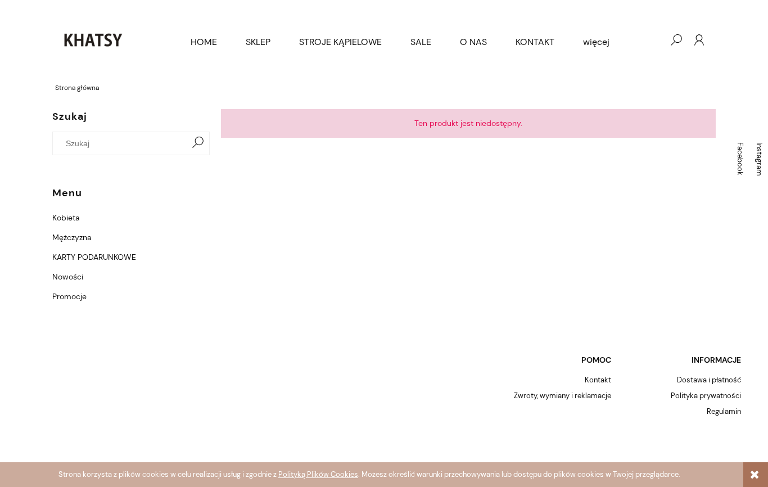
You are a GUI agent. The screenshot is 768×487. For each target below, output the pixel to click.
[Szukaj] (198, 143)
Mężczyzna (72, 237)
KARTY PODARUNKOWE (94, 257)
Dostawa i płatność (709, 380)
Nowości (67, 277)
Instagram (759, 159)
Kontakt (598, 380)
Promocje (69, 296)
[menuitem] (204, 42)
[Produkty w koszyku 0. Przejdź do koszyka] (653, 40)
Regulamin (724, 411)
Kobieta (66, 218)
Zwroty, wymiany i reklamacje (562, 395)
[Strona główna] (92, 40)
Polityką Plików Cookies (318, 474)
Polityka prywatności (706, 395)
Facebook (740, 158)
